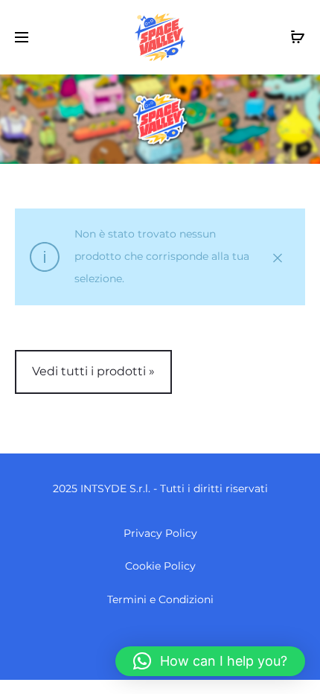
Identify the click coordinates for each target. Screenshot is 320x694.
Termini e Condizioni (160, 599)
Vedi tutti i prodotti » (93, 371)
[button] (210, 661)
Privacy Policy (160, 533)
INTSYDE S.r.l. (115, 488)
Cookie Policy (160, 566)
